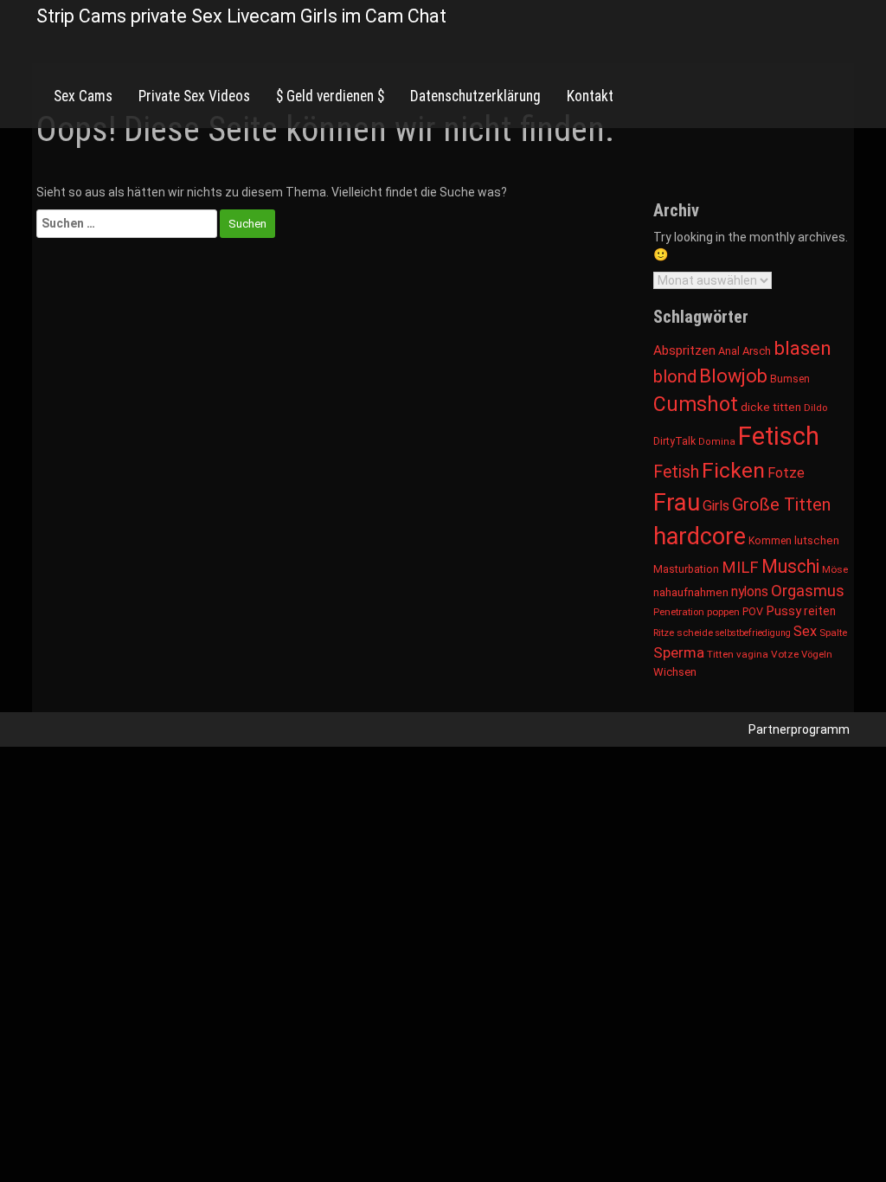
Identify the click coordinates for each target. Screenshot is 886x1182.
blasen (802, 348)
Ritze (663, 632)
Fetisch (778, 436)
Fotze (786, 473)
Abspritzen (684, 350)
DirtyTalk (674, 441)
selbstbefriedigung (753, 633)
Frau (676, 502)
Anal (729, 350)
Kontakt (590, 96)
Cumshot (695, 404)
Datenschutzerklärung (475, 96)
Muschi (790, 566)
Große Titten (781, 504)
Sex (805, 631)
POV (752, 611)
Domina (716, 441)
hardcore (699, 536)
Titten (720, 654)
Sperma (678, 652)
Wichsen (675, 671)
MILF (740, 567)
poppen (723, 612)
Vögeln (816, 654)
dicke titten (771, 407)
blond (675, 376)
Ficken (733, 470)
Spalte (833, 632)
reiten (820, 611)
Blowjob (733, 376)
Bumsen (790, 379)
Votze (785, 654)
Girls (716, 506)
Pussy (783, 611)
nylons (749, 591)
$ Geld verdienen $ (330, 96)
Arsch (756, 350)
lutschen (816, 540)
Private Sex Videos (194, 96)
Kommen (770, 541)
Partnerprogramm (799, 729)
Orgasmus (807, 591)
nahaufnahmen (691, 592)
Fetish (676, 472)
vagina (752, 654)
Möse (835, 569)
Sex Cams (83, 96)
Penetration (678, 612)
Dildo (815, 407)
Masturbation (686, 569)
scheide (695, 632)
